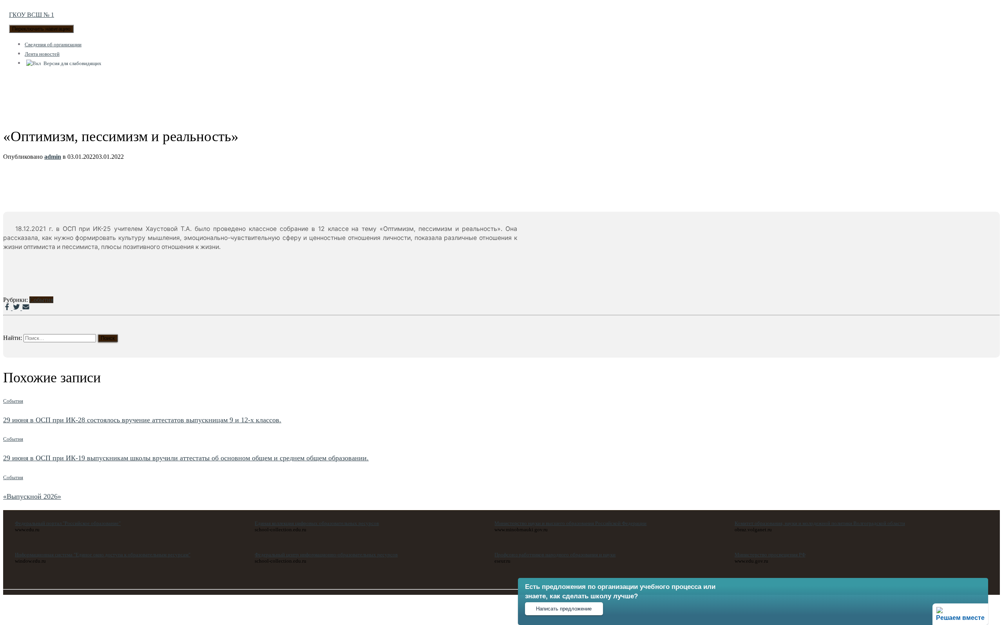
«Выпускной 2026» (32, 496)
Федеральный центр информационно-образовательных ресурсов (326, 555)
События (41, 299)
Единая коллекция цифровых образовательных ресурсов (317, 523)
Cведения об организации (53, 44)
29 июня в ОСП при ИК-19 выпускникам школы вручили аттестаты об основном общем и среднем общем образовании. (186, 458)
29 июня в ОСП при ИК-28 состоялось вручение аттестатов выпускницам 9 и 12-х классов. (142, 420)
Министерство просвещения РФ (770, 555)
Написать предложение (564, 609)
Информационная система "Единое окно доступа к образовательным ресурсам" (102, 555)
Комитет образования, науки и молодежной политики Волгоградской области (820, 523)
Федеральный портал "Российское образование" (68, 523)
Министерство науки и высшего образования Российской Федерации (570, 523)
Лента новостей (42, 54)
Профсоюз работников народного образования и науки (555, 555)
